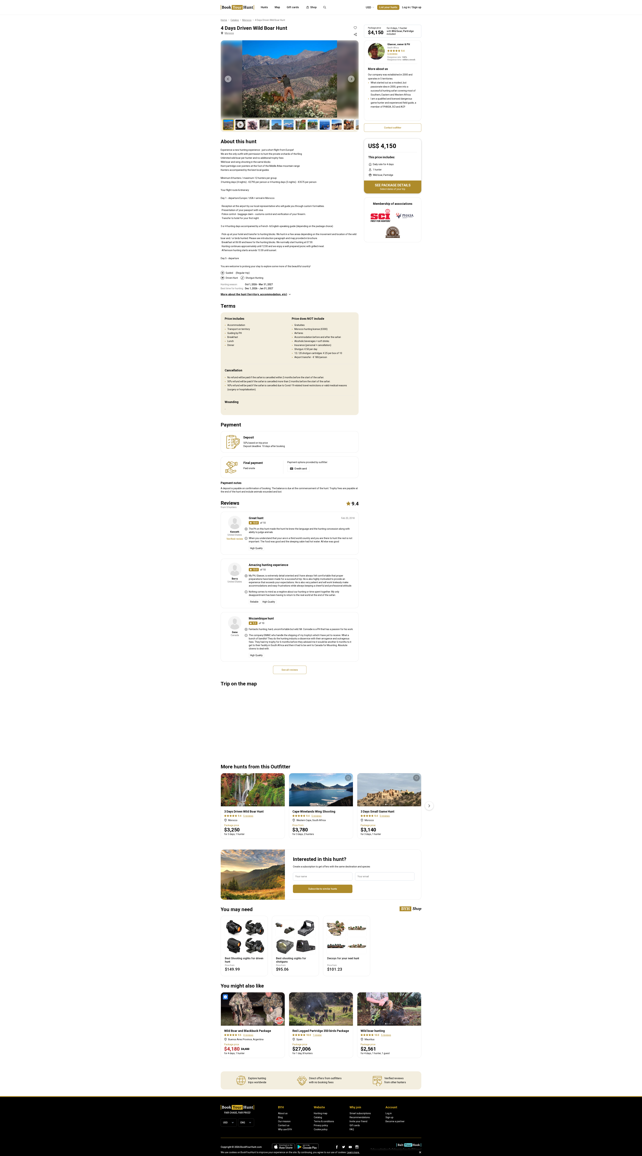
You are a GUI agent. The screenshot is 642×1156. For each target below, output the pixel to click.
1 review (317, 1035)
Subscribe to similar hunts (322, 888)
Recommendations (360, 1117)
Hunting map (320, 1113)
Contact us (283, 1125)
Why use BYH (285, 1129)
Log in (406, 7)
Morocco (229, 33)
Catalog (318, 1117)
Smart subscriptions (360, 1113)
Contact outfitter (392, 127)
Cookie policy (321, 1129)
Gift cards (355, 1125)
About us (283, 1113)
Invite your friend (358, 1121)
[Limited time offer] (226, 996)
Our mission (284, 1121)
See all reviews (290, 670)
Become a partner (395, 1121)
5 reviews (392, 53)
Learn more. (353, 1152)
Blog (280, 1117)
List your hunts (388, 7)
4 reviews (248, 1035)
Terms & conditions (324, 1121)
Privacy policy (321, 1125)
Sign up (416, 7)
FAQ (352, 1129)
